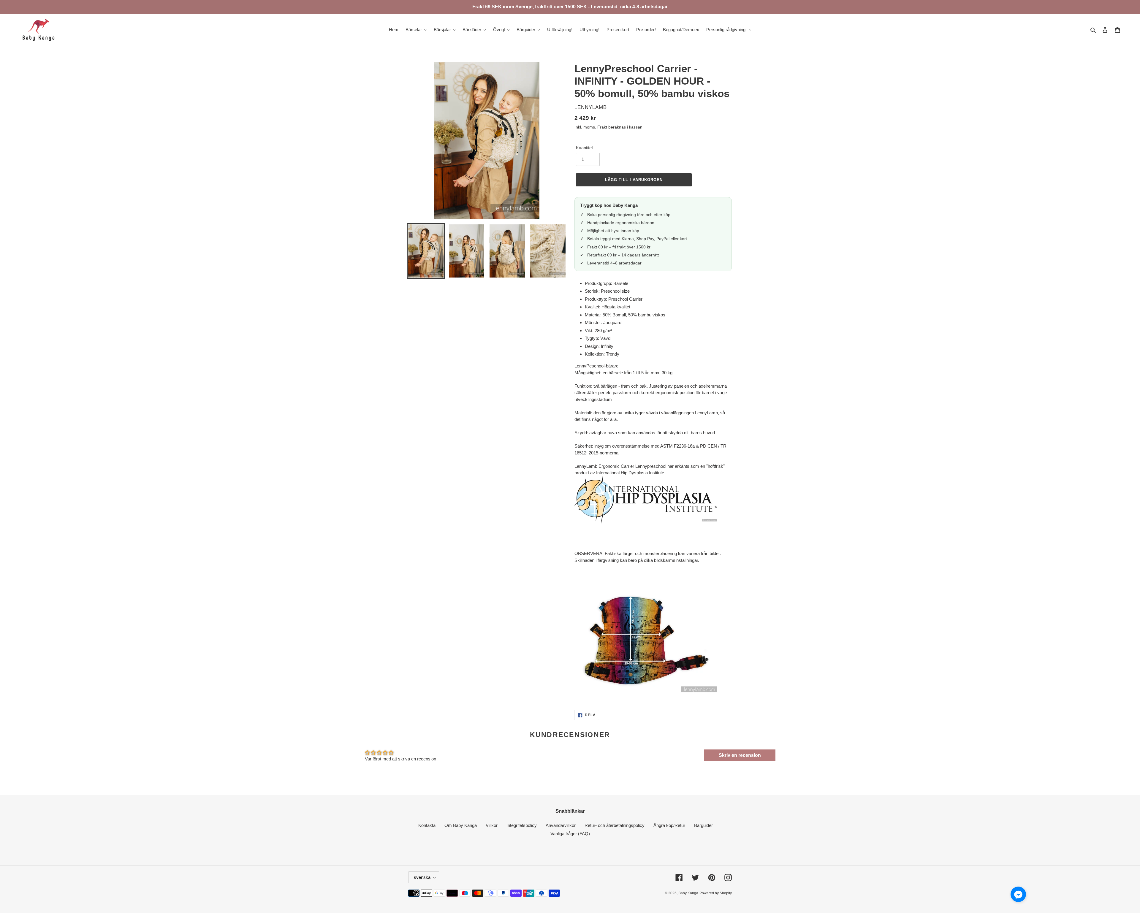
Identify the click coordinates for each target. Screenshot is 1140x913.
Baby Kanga (688, 893)
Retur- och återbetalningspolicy (615, 825)
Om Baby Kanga (460, 825)
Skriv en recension (740, 755)
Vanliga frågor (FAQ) (570, 833)
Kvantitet (584, 147)
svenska (422, 877)
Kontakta (427, 825)
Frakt (602, 127)
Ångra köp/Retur (669, 825)
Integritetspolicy (521, 825)
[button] (1018, 895)
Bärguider (703, 825)
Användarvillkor (561, 825)
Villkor (492, 825)
